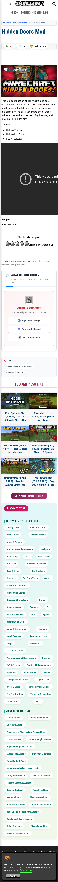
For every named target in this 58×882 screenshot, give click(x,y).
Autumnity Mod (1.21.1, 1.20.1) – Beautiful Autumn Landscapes (15, 481)
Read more (26, 870)
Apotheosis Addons (16, 804)
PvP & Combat (13, 665)
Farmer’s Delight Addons (39, 739)
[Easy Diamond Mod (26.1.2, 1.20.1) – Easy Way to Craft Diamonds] (43, 466)
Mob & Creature (14, 636)
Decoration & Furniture (17, 585)
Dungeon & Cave (14, 607)
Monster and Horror (39, 636)
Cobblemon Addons (39, 717)
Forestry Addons (40, 790)
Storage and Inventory (17, 679)
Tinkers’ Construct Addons (19, 783)
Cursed (47, 578)
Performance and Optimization (21, 658)
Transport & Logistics (40, 694)
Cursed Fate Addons (16, 754)
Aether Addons (14, 797)
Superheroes (43, 679)
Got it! (13, 876)
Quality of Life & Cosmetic (39, 665)
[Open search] (54, 4)
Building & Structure (36, 564)
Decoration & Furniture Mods (19, 366)
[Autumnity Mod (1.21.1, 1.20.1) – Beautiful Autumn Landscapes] (15, 466)
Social (47, 672)
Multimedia (35, 643)
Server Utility (29, 672)
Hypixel (46, 614)
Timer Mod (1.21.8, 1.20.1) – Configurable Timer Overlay (43, 417)
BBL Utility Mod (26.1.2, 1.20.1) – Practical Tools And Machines (15, 449)
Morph (10, 643)
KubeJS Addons (14, 826)
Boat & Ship (12, 556)
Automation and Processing (20, 549)
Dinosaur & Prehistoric (17, 600)
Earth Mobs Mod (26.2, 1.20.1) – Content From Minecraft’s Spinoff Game (43, 449)
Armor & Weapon (14, 542)
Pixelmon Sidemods (41, 754)
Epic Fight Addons (15, 725)
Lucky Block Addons (16, 775)
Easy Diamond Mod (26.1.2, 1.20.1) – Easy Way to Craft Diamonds (43, 481)
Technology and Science (39, 687)
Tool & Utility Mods (15, 372)
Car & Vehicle (38, 571)
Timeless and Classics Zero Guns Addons (26, 732)
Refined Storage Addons (18, 833)
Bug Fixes (11, 564)
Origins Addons (14, 739)
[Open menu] (3, 4)
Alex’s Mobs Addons (39, 797)
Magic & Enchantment (17, 629)
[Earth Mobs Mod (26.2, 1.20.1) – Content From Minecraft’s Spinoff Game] (43, 433)
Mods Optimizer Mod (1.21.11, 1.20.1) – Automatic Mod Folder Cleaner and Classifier (15, 417)
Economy (34, 607)
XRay (38, 701)
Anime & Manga (38, 535)
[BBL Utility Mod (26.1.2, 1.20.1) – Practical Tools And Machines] (15, 433)
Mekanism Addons (39, 826)
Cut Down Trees (30, 578)
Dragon (42, 600)
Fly (48, 607)
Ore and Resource (15, 650)
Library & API (13, 527)
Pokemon (46, 658)
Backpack (45, 549)
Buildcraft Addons (15, 790)
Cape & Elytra (13, 571)
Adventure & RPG (38, 527)
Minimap (42, 629)
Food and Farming (15, 614)
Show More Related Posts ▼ (29, 496)
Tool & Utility (13, 701)
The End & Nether (15, 694)
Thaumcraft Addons (41, 775)
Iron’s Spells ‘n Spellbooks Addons (23, 812)
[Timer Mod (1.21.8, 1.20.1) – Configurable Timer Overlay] (43, 401)
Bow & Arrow (44, 556)
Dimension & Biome (16, 593)
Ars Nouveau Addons (41, 804)
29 (24, 46)
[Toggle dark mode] (10, 4)
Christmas (11, 578)
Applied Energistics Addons (19, 746)
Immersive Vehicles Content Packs (23, 768)
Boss (27, 556)
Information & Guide (16, 622)
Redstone (11, 672)
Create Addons (14, 717)
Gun (33, 614)
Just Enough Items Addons (19, 819)
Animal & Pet (13, 535)
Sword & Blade (13, 687)
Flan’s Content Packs (16, 761)
